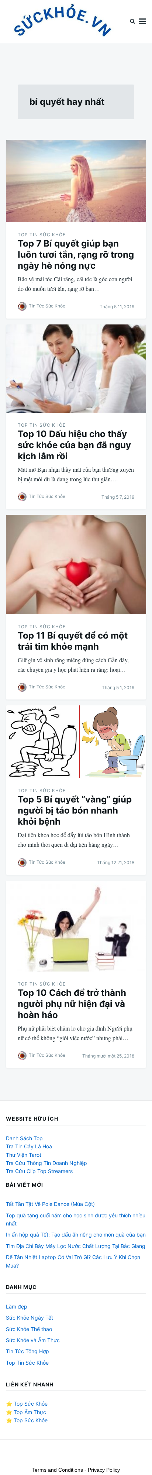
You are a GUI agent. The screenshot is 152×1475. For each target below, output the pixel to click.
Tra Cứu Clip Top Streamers (39, 1171)
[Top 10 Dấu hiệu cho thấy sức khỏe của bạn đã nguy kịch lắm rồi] (76, 368)
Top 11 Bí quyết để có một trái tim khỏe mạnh (73, 641)
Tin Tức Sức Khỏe (47, 306)
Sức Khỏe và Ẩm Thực (33, 1340)
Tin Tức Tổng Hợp (27, 1351)
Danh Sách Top (24, 1138)
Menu (142, 21)
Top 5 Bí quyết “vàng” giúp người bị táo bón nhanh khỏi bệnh (75, 810)
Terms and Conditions (57, 1470)
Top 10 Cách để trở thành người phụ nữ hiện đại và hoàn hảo (72, 1003)
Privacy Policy (104, 1470)
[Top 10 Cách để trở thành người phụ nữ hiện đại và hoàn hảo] (76, 926)
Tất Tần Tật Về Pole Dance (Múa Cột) (50, 1204)
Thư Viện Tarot (23, 1155)
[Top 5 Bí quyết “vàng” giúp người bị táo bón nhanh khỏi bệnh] (76, 741)
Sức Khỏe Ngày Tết (29, 1317)
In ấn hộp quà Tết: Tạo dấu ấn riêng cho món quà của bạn (76, 1234)
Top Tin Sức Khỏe (42, 234)
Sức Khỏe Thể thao (29, 1329)
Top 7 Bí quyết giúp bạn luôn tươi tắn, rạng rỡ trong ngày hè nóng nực (76, 254)
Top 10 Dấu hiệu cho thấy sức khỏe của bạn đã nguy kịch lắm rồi (74, 445)
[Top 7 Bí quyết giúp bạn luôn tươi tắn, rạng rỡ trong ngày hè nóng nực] (76, 181)
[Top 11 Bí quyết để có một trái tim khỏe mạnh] (76, 564)
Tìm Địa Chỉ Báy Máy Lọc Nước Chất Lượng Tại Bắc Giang (75, 1246)
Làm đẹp (16, 1306)
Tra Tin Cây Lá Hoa (29, 1146)
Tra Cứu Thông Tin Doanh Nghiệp (46, 1163)
